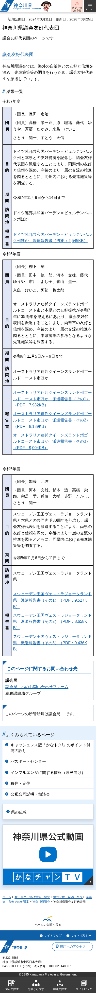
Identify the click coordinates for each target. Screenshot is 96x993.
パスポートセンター (28, 761)
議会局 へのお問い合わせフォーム (36, 687)
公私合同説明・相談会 (30, 794)
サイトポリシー (81, 935)
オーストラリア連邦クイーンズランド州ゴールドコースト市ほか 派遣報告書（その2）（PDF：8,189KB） (52, 420)
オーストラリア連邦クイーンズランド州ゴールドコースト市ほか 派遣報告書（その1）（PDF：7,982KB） (52, 398)
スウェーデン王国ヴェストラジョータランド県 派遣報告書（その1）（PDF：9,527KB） (52, 600)
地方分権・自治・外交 (68, 897)
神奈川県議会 (41, 902)
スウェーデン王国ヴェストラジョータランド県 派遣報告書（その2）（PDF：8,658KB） (52, 621)
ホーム (6, 897)
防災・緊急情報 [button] (77, 9)
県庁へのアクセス (73, 946)
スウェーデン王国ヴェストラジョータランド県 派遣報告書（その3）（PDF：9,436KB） (52, 642)
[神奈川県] (13, 947)
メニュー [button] (90, 9)
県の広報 (19, 812)
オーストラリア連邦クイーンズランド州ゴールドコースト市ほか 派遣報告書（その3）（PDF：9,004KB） (52, 441)
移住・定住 (20, 783)
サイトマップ (53, 935)
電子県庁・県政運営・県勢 (32, 897)
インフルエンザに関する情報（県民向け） (48, 772)
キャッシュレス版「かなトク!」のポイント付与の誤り (50, 747)
